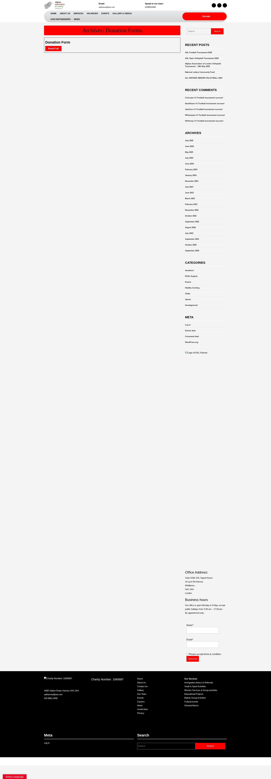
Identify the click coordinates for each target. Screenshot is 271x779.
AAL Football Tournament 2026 (198, 52)
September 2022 (192, 222)
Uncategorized (191, 305)
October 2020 (190, 245)
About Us (65, 13)
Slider (187, 294)
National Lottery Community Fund (200, 72)
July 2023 (189, 187)
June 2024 (189, 164)
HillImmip (189, 121)
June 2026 (189, 146)
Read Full (55, 49)
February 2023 (191, 204)
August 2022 (190, 227)
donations (189, 270)
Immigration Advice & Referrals (198, 682)
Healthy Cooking (192, 288)
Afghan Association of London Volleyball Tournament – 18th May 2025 (203, 65)
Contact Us (142, 686)
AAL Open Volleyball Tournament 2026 (202, 58)
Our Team (141, 694)
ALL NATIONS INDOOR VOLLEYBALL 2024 (203, 78)
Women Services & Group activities (200, 690)
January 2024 (190, 175)
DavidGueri (190, 103)
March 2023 (190, 198)
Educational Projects (193, 694)
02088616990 (150, 7)
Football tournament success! (210, 98)
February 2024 (191, 169)
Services (78, 13)
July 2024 (189, 158)
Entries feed (190, 331)
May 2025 (189, 152)
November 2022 (191, 210)
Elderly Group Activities (195, 698)
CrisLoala (189, 98)
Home (53, 13)
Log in (188, 325)
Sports (188, 299)
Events (105, 13)
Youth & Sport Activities (195, 686)
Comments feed (192, 336)
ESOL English (191, 276)
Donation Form (57, 42)
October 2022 (190, 216)
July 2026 (189, 140)
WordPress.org (191, 342)
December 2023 (191, 181)
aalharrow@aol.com (107, 7)
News (77, 19)
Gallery (140, 690)
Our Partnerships (61, 19)
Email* (189, 639)
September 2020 (192, 251)
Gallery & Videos (122, 13)
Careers (141, 701)
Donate (206, 16)
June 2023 (189, 193)
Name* (189, 625)
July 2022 (189, 233)
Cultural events (191, 701)
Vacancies (92, 13)
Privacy (140, 713)
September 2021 (192, 239)
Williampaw (190, 115)
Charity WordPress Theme (126, 761)
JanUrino (189, 109)
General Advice (191, 705)
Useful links (142, 709)
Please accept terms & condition (204, 654)
